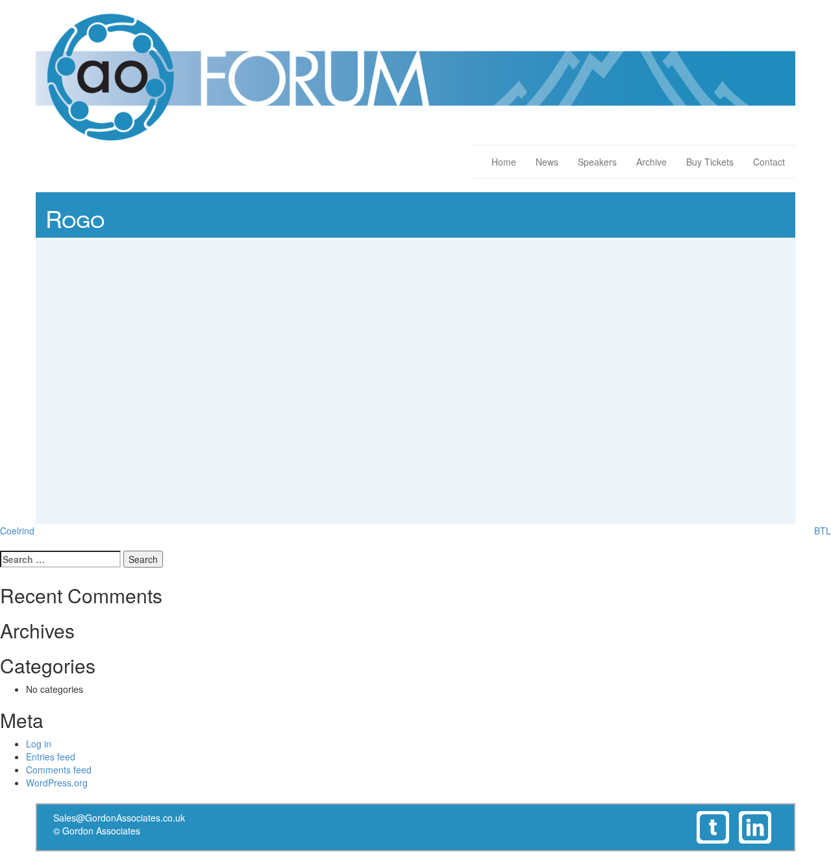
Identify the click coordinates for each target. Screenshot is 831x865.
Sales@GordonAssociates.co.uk (119, 817)
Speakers (597, 161)
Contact (769, 161)
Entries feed (50, 756)
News (547, 161)
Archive (651, 161)
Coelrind (17, 530)
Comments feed (59, 769)
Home (503, 161)
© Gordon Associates (96, 830)
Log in (38, 743)
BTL (822, 530)
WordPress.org (57, 782)
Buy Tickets (710, 161)
